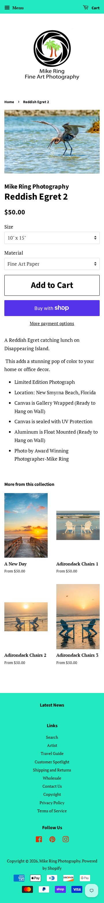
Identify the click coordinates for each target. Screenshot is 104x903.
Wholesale (52, 778)
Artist (52, 745)
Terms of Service (52, 810)
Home (9, 102)
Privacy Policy (52, 802)
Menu (17, 7)
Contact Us (52, 786)
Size (8, 226)
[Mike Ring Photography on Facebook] (39, 840)
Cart (95, 8)
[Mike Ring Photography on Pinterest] (52, 840)
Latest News (52, 705)
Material (13, 252)
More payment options (52, 323)
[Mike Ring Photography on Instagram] (65, 840)
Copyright (52, 794)
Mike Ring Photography (59, 861)
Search (52, 737)
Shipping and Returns (52, 770)
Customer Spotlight (52, 762)
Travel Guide (52, 753)
